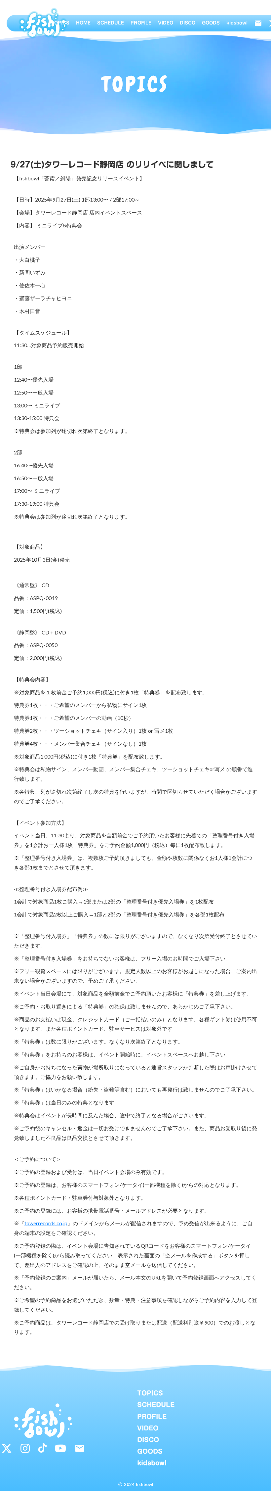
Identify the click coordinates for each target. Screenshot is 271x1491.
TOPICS (60, 23)
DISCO (187, 23)
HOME (83, 23)
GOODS (211, 23)
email (258, 23)
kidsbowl (237, 23)
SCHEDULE (110, 23)
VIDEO (165, 23)
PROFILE (141, 23)
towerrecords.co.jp (45, 1223)
